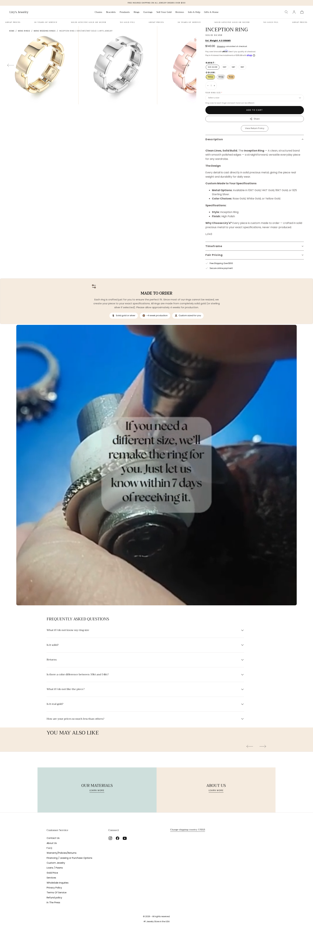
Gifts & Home (211, 12)
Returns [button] (52, 660)
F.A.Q (49, 848)
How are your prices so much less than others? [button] (75, 719)
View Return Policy (254, 128)
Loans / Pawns (55, 867)
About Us (52, 843)
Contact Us (53, 838)
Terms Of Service (57, 892)
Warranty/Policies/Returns (61, 853)
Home (11, 31)
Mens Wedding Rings (45, 31)
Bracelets (111, 12)
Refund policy (54, 897)
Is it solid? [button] (53, 645)
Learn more (96, 790)
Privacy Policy (54, 887)
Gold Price (52, 872)
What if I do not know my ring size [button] (68, 630)
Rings (137, 12)
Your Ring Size (213, 93)
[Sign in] (294, 12)
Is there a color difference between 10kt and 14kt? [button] (78, 675)
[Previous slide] (10, 65)
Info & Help (194, 12)
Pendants (125, 12)
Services (51, 877)
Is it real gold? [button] (55, 704)
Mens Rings (24, 31)
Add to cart (254, 110)
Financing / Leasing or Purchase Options (69, 858)
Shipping (221, 46)
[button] (286, 12)
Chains (98, 12)
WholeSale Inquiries (57, 882)
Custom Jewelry (56, 862)
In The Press (53, 902)
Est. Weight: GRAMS (218, 40)
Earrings (148, 12)
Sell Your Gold (163, 12)
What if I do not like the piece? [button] (65, 689)
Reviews (179, 12)
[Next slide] (186, 65)
